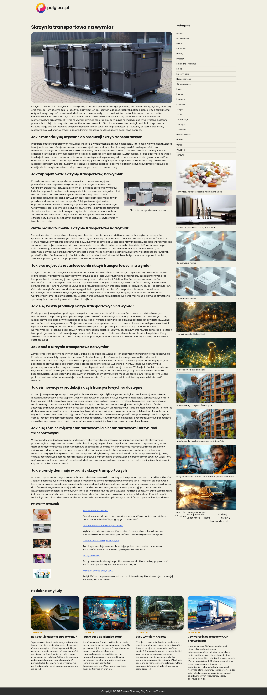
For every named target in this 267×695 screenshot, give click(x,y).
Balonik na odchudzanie (95, 510)
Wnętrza (180, 149)
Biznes (179, 33)
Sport (179, 114)
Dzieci (179, 43)
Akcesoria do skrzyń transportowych (103, 525)
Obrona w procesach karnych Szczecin (196, 227)
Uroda (179, 139)
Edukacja (181, 48)
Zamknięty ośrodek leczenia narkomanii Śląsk (199, 191)
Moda (179, 68)
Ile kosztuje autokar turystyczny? (54, 637)
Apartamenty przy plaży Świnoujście (194, 405)
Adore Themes (157, 691)
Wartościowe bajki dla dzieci (190, 334)
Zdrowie (180, 154)
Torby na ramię (91, 555)
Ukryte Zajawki (183, 134)
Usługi (179, 144)
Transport (181, 124)
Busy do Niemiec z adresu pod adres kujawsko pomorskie (205, 476)
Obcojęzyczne (183, 84)
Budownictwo (183, 38)
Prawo (179, 94)
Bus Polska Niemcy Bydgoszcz (191, 512)
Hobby (179, 53)
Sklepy (179, 109)
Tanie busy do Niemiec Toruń (103, 637)
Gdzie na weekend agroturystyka (101, 540)
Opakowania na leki (186, 263)
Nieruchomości (183, 79)
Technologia (182, 119)
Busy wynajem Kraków (151, 637)
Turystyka (181, 129)
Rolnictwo (181, 104)
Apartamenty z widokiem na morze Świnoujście (200, 441)
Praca (179, 89)
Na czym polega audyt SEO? (98, 570)
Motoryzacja (182, 73)
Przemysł (180, 99)
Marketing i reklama (186, 63)
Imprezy (180, 58)
